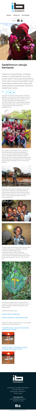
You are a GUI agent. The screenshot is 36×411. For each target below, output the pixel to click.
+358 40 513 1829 (18, 401)
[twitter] (10, 92)
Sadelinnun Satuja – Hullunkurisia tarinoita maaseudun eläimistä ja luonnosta (14, 348)
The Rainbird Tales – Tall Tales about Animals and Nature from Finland (15, 328)
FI (16, 21)
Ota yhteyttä (25, 15)
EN (13, 21)
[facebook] (7, 92)
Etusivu (9, 15)
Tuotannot (16, 15)
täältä (15, 310)
